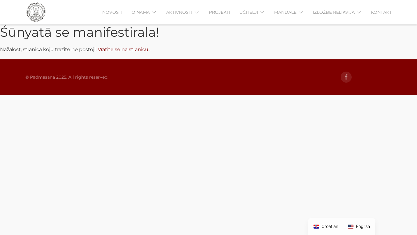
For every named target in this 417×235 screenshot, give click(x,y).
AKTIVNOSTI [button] (179, 12)
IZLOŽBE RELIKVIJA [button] (334, 12)
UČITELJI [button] (248, 12)
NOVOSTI (112, 12)
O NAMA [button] (141, 12)
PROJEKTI (219, 12)
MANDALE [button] (285, 12)
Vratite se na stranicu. (123, 49)
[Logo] (36, 12)
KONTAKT (381, 12)
